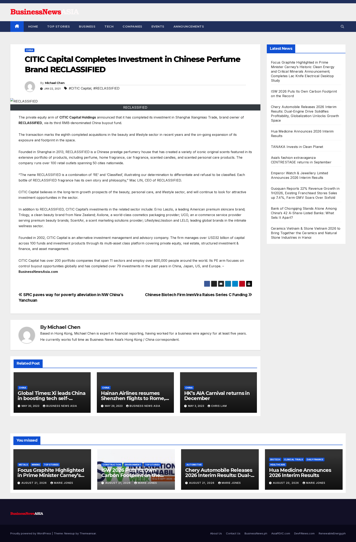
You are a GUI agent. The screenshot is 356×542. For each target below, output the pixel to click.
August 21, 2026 (34, 482)
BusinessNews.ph (256, 533)
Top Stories (58, 26)
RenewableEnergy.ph (332, 533)
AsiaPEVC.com (280, 533)
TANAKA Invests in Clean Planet (297, 147)
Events (157, 26)
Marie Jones (63, 482)
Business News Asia (61, 405)
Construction (112, 464)
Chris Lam (219, 405)
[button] (342, 26)
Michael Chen (55, 83)
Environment (133, 464)
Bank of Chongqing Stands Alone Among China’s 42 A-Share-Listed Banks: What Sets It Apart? (304, 213)
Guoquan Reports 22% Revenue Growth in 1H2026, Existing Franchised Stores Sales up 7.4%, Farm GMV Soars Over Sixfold (305, 193)
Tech (109, 26)
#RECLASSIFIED (106, 88)
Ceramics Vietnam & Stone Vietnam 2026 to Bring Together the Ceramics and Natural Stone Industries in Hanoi (306, 233)
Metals (23, 464)
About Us (216, 533)
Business (87, 26)
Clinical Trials (293, 459)
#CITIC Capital (80, 88)
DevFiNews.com (304, 533)
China (29, 50)
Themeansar (88, 533)
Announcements (188, 26)
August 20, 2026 (286, 482)
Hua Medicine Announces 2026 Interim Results (300, 472)
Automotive (194, 464)
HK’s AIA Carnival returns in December (217, 395)
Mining (36, 464)
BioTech (275, 459)
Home (33, 26)
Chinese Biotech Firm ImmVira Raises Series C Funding (196, 294)
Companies (132, 26)
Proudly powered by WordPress (31, 533)
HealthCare (277, 464)
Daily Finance (315, 459)
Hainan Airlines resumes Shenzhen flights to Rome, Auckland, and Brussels (133, 398)
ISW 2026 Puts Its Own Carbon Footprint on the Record (130, 475)
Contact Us (233, 533)
